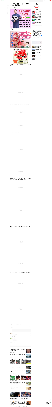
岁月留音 (21, 399)
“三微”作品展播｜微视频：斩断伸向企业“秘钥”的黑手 (38, 52)
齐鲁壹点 (11, 352)
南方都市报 (11, 380)
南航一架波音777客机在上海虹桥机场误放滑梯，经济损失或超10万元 (17, 371)
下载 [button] (50, 404)
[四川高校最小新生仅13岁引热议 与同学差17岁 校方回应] (28, 356)
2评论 (12, 357)
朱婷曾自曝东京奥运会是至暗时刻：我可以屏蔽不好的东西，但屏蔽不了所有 (17, 350)
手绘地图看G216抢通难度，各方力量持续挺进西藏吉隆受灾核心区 (19, 359)
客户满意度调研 (19, 406)
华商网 (11, 357)
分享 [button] (11, 404)
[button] (8, 6)
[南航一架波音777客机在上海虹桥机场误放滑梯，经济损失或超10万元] (28, 372)
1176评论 (14, 399)
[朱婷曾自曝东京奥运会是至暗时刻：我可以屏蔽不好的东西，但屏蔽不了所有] (28, 351)
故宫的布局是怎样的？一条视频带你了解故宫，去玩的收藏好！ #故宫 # (26, 398)
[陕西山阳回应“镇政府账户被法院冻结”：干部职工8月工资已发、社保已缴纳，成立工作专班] (28, 383)
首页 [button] (50, 400)
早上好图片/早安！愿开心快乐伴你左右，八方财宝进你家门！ (38, 17)
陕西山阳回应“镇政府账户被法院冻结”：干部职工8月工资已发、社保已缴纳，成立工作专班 (17, 383)
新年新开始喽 (11, 399)
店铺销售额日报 (25, 406)
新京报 (11, 373)
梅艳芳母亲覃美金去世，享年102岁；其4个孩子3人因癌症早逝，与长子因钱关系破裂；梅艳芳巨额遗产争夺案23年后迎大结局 (17, 388)
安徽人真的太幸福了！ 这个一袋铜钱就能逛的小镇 (38, 55)
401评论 (13, 373)
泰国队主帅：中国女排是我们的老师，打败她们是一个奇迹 (18, 375)
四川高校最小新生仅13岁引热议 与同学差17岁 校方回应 (17, 354)
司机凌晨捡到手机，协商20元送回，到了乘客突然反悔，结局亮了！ (15, 398)
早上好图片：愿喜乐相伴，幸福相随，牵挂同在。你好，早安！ (38, 20)
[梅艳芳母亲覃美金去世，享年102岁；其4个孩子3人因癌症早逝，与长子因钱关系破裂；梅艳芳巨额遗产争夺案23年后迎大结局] (28, 388)
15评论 (23, 399)
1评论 (13, 380)
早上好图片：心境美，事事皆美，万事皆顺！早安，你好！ (38, 22)
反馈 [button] (50, 402)
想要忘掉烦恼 (15, 7)
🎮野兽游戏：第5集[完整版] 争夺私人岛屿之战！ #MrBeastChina (38, 47)
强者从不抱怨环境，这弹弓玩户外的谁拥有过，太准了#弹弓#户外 (38, 50)
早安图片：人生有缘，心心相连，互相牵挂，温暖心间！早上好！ (38, 11)
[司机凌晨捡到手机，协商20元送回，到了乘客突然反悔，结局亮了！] (15, 394)
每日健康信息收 (22, 406)
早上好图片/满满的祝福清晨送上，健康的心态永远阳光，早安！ (38, 14)
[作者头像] (37, 4)
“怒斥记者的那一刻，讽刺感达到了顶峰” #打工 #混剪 (38, 58)
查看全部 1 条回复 (13, 336)
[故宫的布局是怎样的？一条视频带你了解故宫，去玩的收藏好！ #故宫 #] (26, 394)
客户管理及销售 (15, 406)
